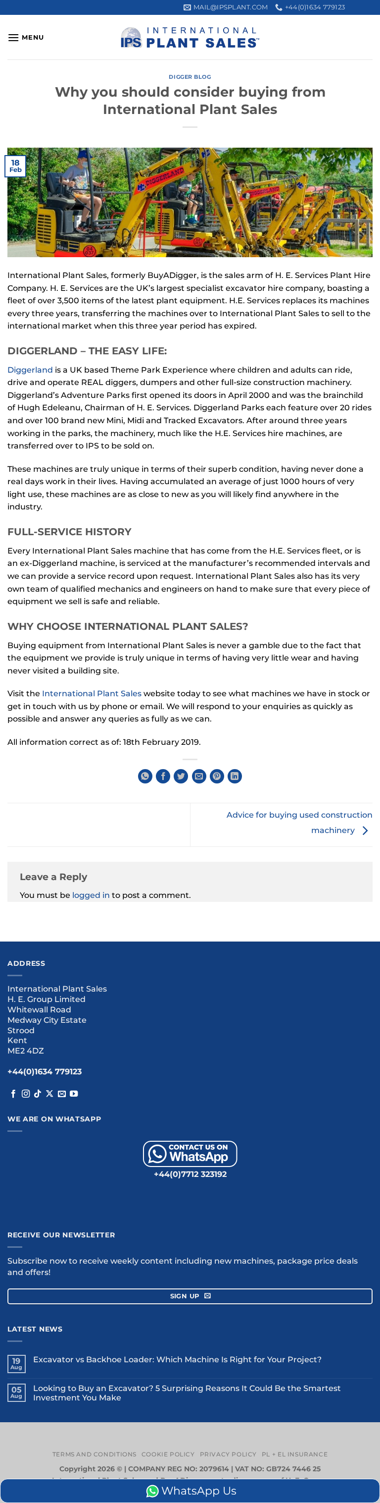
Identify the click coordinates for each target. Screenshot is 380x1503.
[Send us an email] (62, 1094)
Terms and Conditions (94, 1454)
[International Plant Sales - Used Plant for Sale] (190, 37)
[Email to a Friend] (199, 776)
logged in (91, 895)
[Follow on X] (49, 1094)
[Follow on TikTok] (38, 1094)
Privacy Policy (228, 1454)
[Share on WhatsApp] (145, 776)
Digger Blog (190, 76)
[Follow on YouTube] (74, 1094)
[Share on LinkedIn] (235, 776)
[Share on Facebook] (163, 776)
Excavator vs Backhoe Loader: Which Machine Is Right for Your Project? (177, 1359)
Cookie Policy (168, 1454)
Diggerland (30, 370)
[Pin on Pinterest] (217, 776)
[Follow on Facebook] (13, 1094)
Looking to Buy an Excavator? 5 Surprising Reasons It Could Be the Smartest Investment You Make (187, 1393)
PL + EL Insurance (295, 1454)
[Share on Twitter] (181, 776)
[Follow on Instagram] (26, 1094)
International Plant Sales (92, 693)
